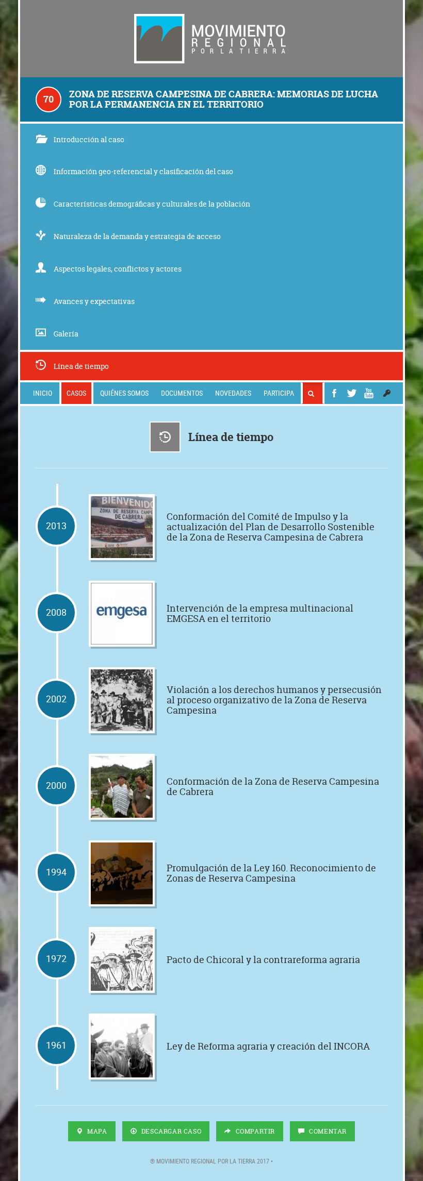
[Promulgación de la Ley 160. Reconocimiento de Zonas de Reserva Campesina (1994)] (122, 873)
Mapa (96, 1131)
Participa (279, 393)
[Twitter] (352, 393)
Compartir (254, 1131)
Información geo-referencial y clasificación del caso (143, 171)
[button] (387, 393)
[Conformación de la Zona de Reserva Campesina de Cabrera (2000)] (122, 787)
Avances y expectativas (94, 301)
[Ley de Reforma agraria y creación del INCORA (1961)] (122, 1046)
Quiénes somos (124, 393)
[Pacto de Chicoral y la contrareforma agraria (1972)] (122, 960)
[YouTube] (369, 393)
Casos (76, 393)
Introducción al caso (89, 139)
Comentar (327, 1131)
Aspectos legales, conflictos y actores (118, 269)
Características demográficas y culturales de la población (152, 204)
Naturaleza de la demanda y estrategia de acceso (137, 236)
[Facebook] (334, 393)
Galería (66, 334)
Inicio (42, 393)
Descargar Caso (170, 1131)
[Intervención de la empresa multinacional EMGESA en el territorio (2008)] (122, 614)
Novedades (233, 393)
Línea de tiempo (81, 366)
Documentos (182, 393)
